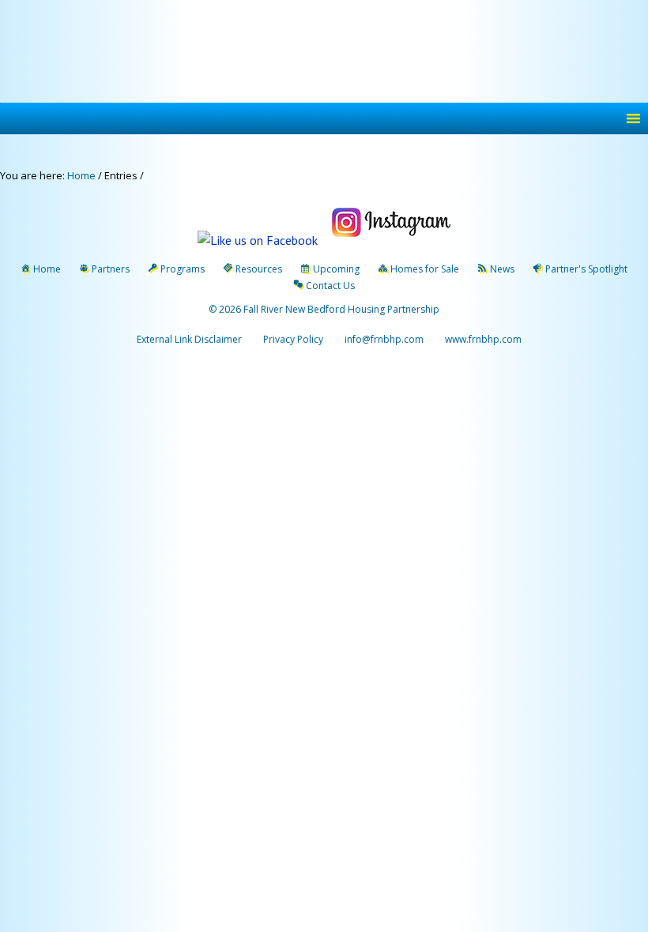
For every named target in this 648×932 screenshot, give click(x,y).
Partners (111, 269)
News (502, 269)
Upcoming (336, 269)
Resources (258, 269)
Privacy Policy (293, 339)
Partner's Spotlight (586, 269)
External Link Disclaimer (189, 339)
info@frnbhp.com (384, 339)
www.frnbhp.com (482, 339)
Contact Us (330, 285)
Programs (182, 269)
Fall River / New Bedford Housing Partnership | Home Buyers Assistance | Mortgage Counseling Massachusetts (327, 53)
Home (47, 269)
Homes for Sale (424, 269)
